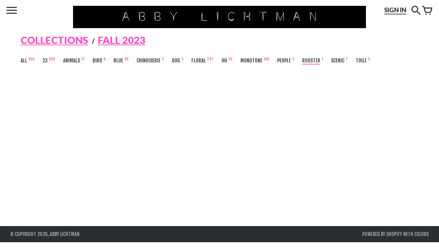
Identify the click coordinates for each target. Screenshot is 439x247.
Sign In (395, 10)
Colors (421, 234)
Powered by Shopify (382, 234)
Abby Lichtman (65, 234)
